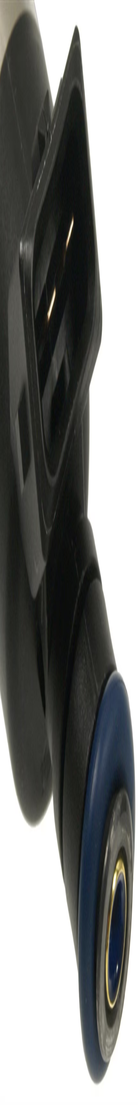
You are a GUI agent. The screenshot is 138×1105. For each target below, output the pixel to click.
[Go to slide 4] (7, 445)
